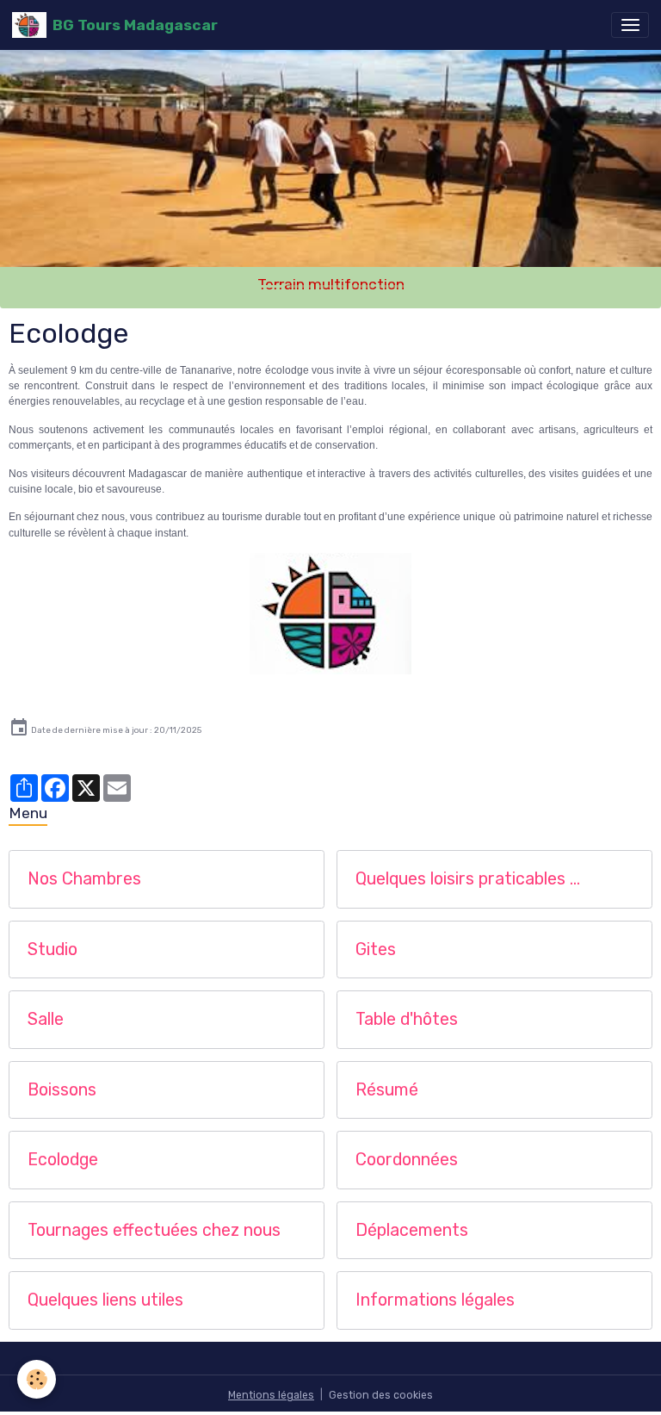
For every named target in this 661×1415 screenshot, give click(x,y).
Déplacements (411, 1230)
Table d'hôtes (406, 1019)
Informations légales (435, 1300)
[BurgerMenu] (630, 25)
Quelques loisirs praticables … (467, 879)
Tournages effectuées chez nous (154, 1230)
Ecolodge (63, 1160)
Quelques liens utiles (105, 1300)
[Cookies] (36, 1379)
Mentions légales (271, 1395)
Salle (46, 1019)
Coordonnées (406, 1160)
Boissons (62, 1090)
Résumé (386, 1090)
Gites (375, 949)
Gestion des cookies (381, 1395)
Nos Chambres (84, 879)
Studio (52, 949)
